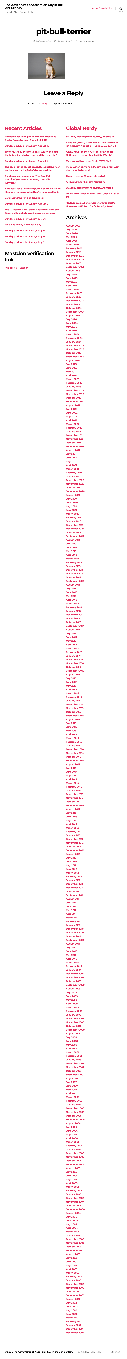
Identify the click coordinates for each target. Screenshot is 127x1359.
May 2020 (71, 506)
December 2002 (75, 1284)
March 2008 (72, 1052)
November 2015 (75, 708)
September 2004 (75, 1209)
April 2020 (71, 510)
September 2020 (75, 491)
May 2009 (71, 1000)
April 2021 (71, 465)
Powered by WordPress (88, 1352)
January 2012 (73, 880)
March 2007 (72, 1097)
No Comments (87, 41)
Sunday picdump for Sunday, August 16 (27, 146)
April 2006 (71, 1138)
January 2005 (73, 1194)
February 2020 (74, 517)
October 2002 (73, 1291)
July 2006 (71, 1127)
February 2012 (74, 876)
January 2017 (73, 656)
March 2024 (72, 334)
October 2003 (73, 1246)
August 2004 (73, 1213)
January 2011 (73, 925)
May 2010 (71, 955)
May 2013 (71, 820)
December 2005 (75, 1153)
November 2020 (75, 483)
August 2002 (73, 1299)
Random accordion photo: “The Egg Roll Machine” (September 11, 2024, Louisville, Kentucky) (28, 179)
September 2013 (75, 805)
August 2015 (73, 719)
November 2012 (75, 842)
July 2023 (71, 364)
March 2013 (72, 828)
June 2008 (72, 1041)
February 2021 (74, 472)
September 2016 (75, 670)
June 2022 (72, 412)
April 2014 (71, 779)
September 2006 (75, 1119)
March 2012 (72, 872)
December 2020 (75, 480)
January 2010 (73, 970)
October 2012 (73, 846)
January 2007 (73, 1104)
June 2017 (71, 637)
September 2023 (75, 356)
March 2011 (72, 917)
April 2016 (71, 689)
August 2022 (73, 405)
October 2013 (73, 801)
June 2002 (72, 1306)
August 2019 (73, 540)
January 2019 (73, 566)
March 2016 (72, 693)
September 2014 (75, 760)
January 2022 (73, 431)
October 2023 (73, 353)
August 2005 (73, 1168)
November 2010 (75, 932)
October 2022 (73, 397)
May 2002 (71, 1310)
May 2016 (71, 685)
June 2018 (71, 592)
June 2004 (72, 1220)
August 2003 (73, 1254)
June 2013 (71, 816)
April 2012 (71, 869)
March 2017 (72, 648)
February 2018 (74, 607)
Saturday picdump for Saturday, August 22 (90, 136)
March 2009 (72, 1007)
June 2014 (71, 771)
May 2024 (71, 326)
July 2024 (71, 319)
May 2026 (71, 237)
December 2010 (75, 928)
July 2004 (71, 1216)
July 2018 (71, 588)
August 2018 (73, 584)
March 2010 (72, 962)
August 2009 (73, 988)
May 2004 (71, 1224)
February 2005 (74, 1190)
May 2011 (71, 910)
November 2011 (74, 887)
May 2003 (71, 1265)
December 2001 (75, 1329)
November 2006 (75, 1112)
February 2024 (74, 338)
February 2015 (74, 742)
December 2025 (75, 255)
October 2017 (73, 622)
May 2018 (71, 596)
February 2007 (74, 1100)
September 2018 (75, 581)
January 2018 (73, 611)
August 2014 (73, 764)
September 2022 (75, 401)
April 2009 (71, 1003)
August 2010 (73, 943)
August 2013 (73, 809)
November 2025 (75, 259)
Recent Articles (23, 128)
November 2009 (75, 977)
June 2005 (72, 1175)
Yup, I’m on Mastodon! (17, 267)
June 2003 (72, 1261)
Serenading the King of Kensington (24, 198)
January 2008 (73, 1059)
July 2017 (71, 633)
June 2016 (71, 682)
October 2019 (73, 532)
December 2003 (75, 1239)
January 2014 (73, 790)
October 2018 (73, 577)
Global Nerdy (81, 128)
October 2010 (73, 936)
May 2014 (71, 775)
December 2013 (74, 794)
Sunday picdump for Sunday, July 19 (25, 230)
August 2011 (72, 899)
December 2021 (74, 435)
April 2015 (71, 734)
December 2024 (75, 300)
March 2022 (72, 424)
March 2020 (72, 513)
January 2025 (73, 297)
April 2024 (71, 330)
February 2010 (74, 966)
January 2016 (73, 700)
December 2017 (74, 614)
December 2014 (75, 749)
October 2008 (74, 1026)
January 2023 (73, 386)
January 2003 (73, 1280)
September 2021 (75, 446)
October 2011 (73, 891)
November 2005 (75, 1157)
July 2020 (71, 498)
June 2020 (72, 502)
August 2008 (73, 1033)
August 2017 (73, 629)
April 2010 (71, 958)
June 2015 (71, 727)
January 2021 (73, 476)
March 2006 (72, 1142)
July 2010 (71, 947)
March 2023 (72, 379)
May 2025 (71, 282)
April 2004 (72, 1228)
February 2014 (74, 786)
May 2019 (71, 551)
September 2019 (75, 536)
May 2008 (71, 1044)
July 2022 (71, 409)
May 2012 (71, 865)
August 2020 (73, 495)
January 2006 (73, 1149)
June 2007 (72, 1086)
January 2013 (73, 835)
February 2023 (74, 383)
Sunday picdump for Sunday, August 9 (26, 161)
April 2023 (71, 375)
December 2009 (75, 973)
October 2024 (73, 308)
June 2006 (72, 1130)
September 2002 (75, 1295)
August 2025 (73, 270)
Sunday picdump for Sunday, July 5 (24, 242)
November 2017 (75, 618)
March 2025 (72, 289)
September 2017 (75, 626)
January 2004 (73, 1235)
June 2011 (71, 906)
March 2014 (72, 783)
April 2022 (71, 420)
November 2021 (75, 439)
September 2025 (75, 267)
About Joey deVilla (102, 8)
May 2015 (71, 730)
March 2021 (72, 469)
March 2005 (72, 1186)
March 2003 (72, 1272)
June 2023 (72, 368)
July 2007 (71, 1082)
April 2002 (71, 1314)
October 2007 (73, 1071)
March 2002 (72, 1317)
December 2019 (74, 525)
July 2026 (71, 229)
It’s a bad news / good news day (23, 224)
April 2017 (71, 644)
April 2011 (71, 914)
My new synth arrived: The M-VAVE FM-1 (88, 161)
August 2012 (73, 854)
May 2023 (71, 371)
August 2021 (73, 450)
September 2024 (75, 311)
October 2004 (74, 1205)
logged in (47, 103)
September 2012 (75, 850)
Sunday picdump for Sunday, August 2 (26, 203)
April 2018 (71, 599)
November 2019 (75, 528)
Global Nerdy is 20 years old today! (85, 176)
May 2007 (71, 1089)
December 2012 (74, 839)
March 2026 (72, 244)
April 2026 (71, 240)
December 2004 (75, 1198)
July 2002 (71, 1302)
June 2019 (71, 547)
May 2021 (71, 461)
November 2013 (75, 798)
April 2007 (71, 1093)
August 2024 (73, 315)
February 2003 (74, 1276)
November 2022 (75, 394)
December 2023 (75, 345)
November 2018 (75, 573)
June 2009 (72, 996)
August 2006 (73, 1123)
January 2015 (73, 745)
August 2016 (73, 674)
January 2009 (73, 1014)
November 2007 (75, 1067)
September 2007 (75, 1074)
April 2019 (71, 555)
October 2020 (73, 487)
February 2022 (74, 427)
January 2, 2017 (65, 41)
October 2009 (73, 981)
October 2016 (73, 667)
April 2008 (72, 1048)
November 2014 (75, 753)
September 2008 (75, 1029)
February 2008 (74, 1056)
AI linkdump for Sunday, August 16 (85, 182)
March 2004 (72, 1231)
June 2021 (71, 457)
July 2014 (71, 768)
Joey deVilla (45, 41)
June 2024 (72, 323)
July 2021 (71, 454)
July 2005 (71, 1172)
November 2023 (75, 349)
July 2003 (71, 1258)
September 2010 (75, 940)
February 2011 (73, 921)
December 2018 (75, 570)
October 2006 (73, 1115)
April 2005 (71, 1183)
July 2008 (71, 1037)
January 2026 (73, 252)
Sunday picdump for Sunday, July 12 (25, 236)
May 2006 (71, 1134)
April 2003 (71, 1269)
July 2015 (71, 723)
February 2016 (74, 697)
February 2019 (74, 562)
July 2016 (71, 678)
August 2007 (73, 1078)
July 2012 (71, 857)
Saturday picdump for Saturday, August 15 (89, 187)
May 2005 (71, 1179)
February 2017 (74, 652)
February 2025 (74, 293)
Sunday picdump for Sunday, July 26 (25, 219)
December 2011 (74, 884)
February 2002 (74, 1321)
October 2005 (73, 1160)
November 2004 (75, 1201)
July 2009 (71, 992)
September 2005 (75, 1164)
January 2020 (73, 521)
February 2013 (74, 831)
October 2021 (73, 442)
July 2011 (71, 902)
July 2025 (71, 274)
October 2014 (73, 756)
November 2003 (75, 1243)
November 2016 (75, 663)
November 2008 (75, 1022)
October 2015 (73, 712)
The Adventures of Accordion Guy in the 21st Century (34, 6)
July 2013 (71, 813)
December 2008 (75, 1018)
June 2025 (72, 278)
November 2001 (75, 1332)
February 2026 (74, 248)
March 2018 (72, 603)
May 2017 (71, 641)
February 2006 (74, 1145)
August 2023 (73, 360)
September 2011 (74, 895)
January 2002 (73, 1325)
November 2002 (75, 1287)
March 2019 (72, 558)
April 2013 (71, 824)
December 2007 (75, 1063)
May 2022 (71, 416)
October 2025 (73, 263)
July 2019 (71, 543)
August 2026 (73, 225)
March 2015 (72, 738)
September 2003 (75, 1250)
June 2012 (71, 861)
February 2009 (74, 1011)
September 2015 (75, 715)
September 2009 (75, 985)
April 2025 (71, 285)
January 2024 (73, 341)
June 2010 (71, 951)
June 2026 (72, 233)
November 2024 (75, 304)
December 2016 (74, 659)
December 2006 (75, 1108)
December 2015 (74, 704)
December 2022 (75, 390)
